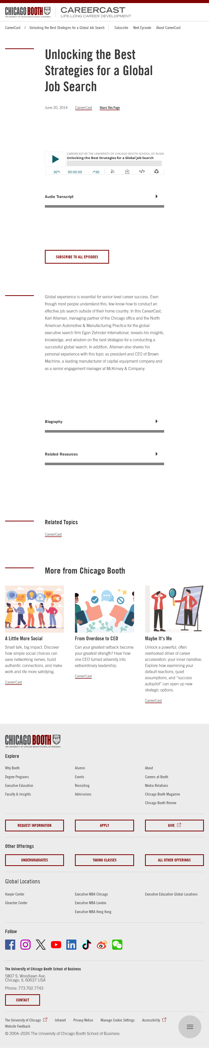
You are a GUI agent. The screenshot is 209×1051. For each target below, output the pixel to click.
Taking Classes (104, 860)
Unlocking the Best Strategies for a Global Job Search (67, 27)
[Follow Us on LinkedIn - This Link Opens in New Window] (71, 945)
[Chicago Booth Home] (27, 12)
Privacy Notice (83, 1020)
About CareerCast (168, 27)
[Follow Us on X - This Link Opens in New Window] (41, 945)
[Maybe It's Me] (174, 609)
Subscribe (121, 27)
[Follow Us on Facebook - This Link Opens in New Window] (10, 945)
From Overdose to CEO (96, 638)
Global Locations (22, 881)
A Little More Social (24, 638)
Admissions (83, 794)
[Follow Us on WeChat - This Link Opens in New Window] (117, 945)
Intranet (60, 1020)
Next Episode (142, 27)
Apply (104, 825)
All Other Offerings (174, 860)
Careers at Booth (156, 776)
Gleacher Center (16, 902)
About (149, 767)
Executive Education (19, 785)
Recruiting (82, 785)
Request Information (34, 825)
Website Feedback (17, 1026)
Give (171, 825)
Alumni (80, 767)
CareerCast (12, 27)
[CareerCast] (93, 12)
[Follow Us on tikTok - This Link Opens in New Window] (87, 945)
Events (79, 776)
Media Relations (156, 785)
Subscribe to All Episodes (77, 256)
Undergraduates (34, 860)
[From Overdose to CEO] (104, 609)
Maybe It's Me (158, 638)
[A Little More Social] (34, 609)
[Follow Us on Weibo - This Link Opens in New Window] (102, 945)
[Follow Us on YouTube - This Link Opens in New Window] (56, 945)
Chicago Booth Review (160, 802)
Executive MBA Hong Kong (93, 911)
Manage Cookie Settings (118, 1020)
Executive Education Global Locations (171, 894)
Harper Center (14, 894)
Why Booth (12, 767)
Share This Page (110, 107)
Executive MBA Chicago (91, 894)
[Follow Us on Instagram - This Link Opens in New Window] (25, 945)
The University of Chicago (23, 1020)
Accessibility (151, 1020)
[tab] (104, 196)
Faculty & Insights (18, 794)
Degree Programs (17, 776)
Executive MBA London (90, 902)
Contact (22, 999)
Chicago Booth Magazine (162, 794)
